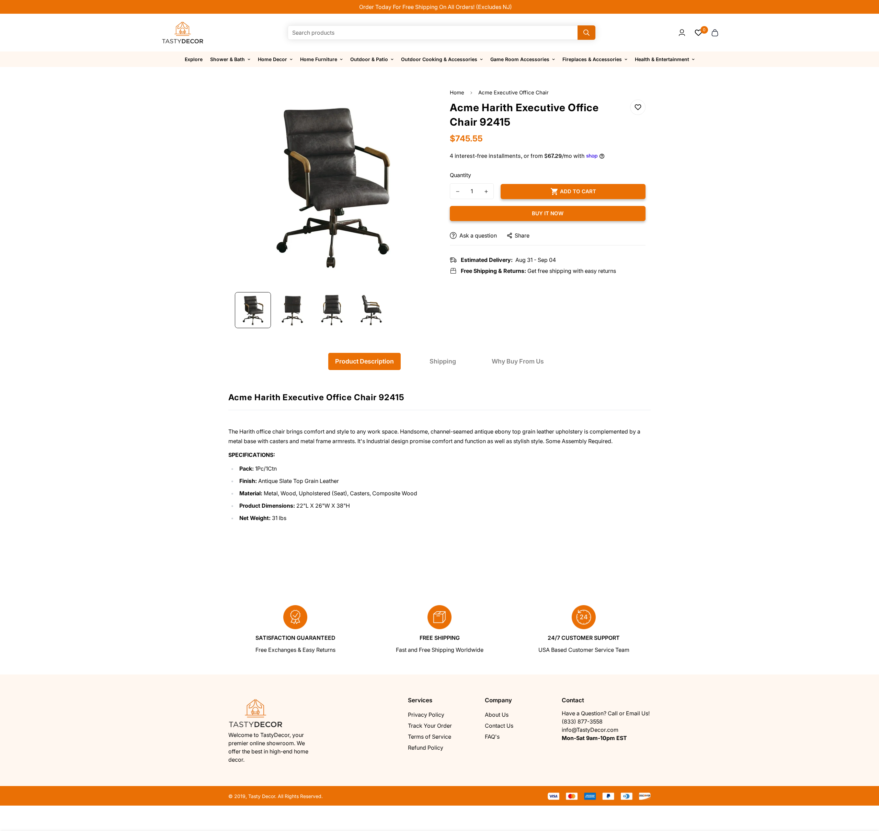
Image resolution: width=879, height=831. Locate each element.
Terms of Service (429, 736)
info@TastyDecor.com (590, 729)
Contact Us (499, 725)
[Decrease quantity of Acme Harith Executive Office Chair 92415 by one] (457, 191)
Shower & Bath (227, 59)
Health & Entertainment (662, 59)
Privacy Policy (426, 714)
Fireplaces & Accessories (592, 59)
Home (457, 92)
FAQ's (492, 736)
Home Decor (272, 59)
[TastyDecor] (182, 32)
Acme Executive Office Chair (513, 92)
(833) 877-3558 (582, 721)
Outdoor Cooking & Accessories (439, 59)
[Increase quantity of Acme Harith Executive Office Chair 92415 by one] (486, 191)
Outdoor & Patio (369, 59)
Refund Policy (425, 747)
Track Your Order (430, 725)
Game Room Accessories (519, 59)
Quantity (460, 175)
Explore (194, 59)
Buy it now (547, 213)
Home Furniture (318, 59)
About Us (497, 714)
